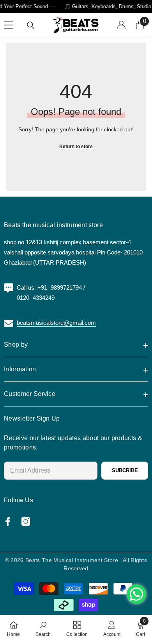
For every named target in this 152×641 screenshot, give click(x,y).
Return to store (76, 146)
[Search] (30, 25)
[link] (43, 628)
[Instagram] (26, 521)
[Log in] (121, 25)
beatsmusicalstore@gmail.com (56, 322)
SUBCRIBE (125, 470)
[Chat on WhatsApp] (136, 594)
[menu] (8, 25)
